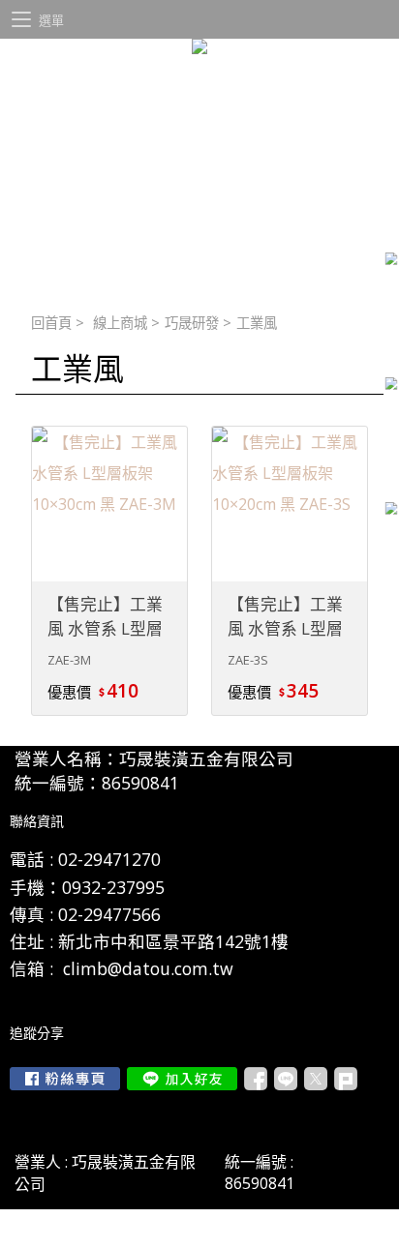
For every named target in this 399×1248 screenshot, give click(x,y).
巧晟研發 (192, 322)
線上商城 (120, 322)
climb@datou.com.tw (148, 968)
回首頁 (51, 322)
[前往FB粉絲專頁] (65, 1078)
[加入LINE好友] (182, 1078)
